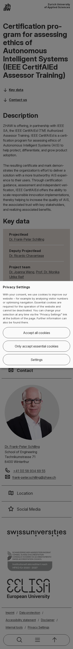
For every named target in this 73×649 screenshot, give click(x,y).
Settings (37, 360)
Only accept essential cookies (36, 346)
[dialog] (36, 324)
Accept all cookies (36, 333)
